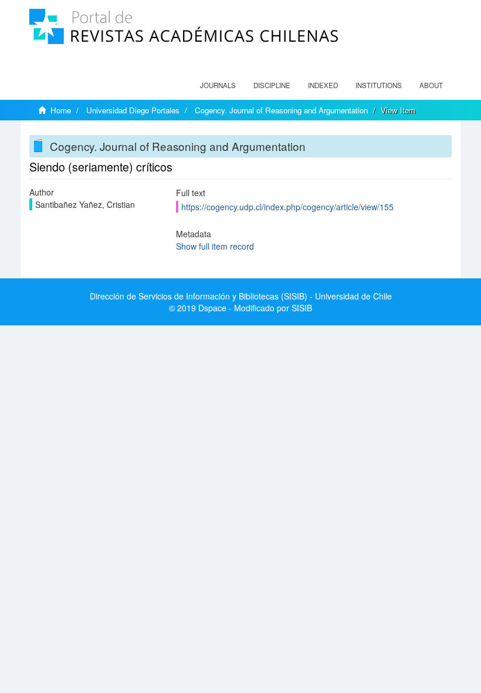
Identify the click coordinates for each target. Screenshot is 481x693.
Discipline (271, 85)
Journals (218, 85)
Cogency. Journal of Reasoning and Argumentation (281, 110)
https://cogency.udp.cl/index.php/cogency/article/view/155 (287, 207)
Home (60, 110)
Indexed (323, 85)
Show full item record (215, 246)
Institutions (378, 85)
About (431, 85)
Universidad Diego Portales (132, 110)
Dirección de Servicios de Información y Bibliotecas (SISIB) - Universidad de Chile (241, 296)
